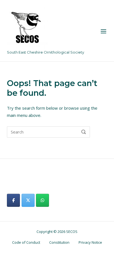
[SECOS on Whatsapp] (42, 200)
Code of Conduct (26, 242)
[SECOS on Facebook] (13, 200)
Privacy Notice (90, 242)
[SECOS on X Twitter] (28, 200)
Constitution (59, 242)
